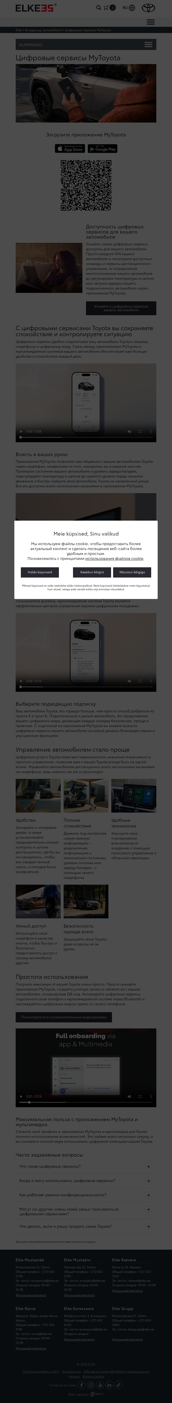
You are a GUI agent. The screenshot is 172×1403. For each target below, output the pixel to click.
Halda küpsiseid (40, 572)
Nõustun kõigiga (132, 572)
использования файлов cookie (114, 558)
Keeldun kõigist (92, 572)
